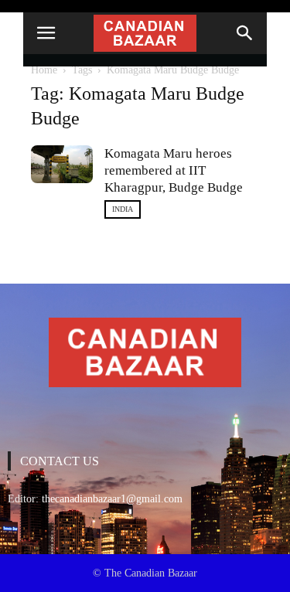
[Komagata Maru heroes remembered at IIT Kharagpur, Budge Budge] (62, 164)
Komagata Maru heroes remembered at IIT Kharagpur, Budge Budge (173, 170)
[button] (245, 33)
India (122, 209)
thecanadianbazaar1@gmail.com (112, 499)
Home (44, 70)
